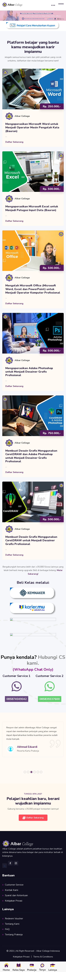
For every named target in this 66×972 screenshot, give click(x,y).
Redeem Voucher (14, 918)
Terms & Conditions (43, 956)
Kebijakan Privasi (13, 900)
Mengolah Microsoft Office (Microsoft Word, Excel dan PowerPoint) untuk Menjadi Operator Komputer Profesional (32, 289)
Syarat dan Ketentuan (16, 895)
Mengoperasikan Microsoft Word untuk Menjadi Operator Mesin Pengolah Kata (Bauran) (32, 127)
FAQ (7, 929)
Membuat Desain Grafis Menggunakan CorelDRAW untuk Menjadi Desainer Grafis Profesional (31, 540)
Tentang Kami (12, 923)
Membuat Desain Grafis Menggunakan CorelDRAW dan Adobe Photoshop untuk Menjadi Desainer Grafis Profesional (31, 456)
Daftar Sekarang (14, 141)
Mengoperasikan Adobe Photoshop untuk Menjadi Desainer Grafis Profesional (29, 371)
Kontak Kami (11, 890)
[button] (25, 772)
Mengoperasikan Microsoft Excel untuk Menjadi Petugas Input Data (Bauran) (31, 208)
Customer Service (14, 884)
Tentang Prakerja (14, 934)
